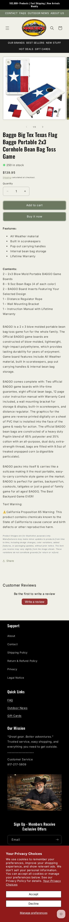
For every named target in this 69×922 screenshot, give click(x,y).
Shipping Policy (17, 652)
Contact (11, 13)
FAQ (10, 700)
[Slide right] (43, 127)
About (11, 635)
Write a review (34, 602)
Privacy (12, 669)
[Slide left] (26, 127)
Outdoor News (38, 13)
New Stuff (53, 42)
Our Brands (16, 42)
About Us (57, 13)
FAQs (22, 13)
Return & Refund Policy (22, 660)
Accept (33, 894)
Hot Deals (26, 49)
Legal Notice (15, 677)
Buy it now (34, 216)
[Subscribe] (57, 839)
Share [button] (10, 560)
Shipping (7, 177)
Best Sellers (35, 42)
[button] (7, 28)
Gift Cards (42, 49)
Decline (34, 903)
